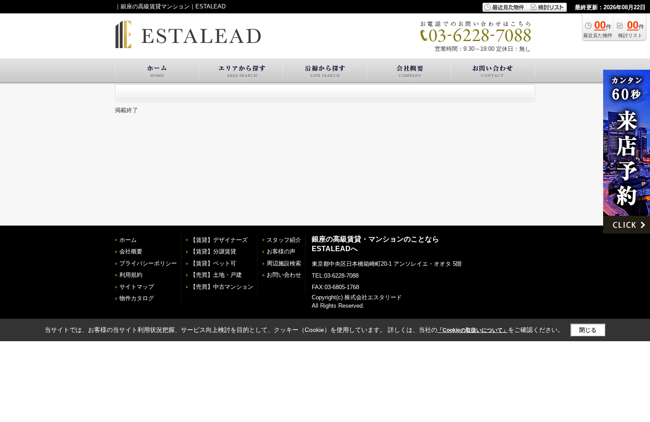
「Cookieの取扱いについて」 (472, 330)
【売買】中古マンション (221, 286)
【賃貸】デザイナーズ (219, 240)
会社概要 (130, 251)
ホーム (128, 240)
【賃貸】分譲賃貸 (213, 251)
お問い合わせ (284, 274)
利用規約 (130, 274)
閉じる (587, 330)
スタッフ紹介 (284, 240)
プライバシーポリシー (148, 263)
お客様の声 (281, 251)
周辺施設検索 (284, 263)
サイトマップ (136, 286)
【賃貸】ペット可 (213, 263)
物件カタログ (136, 298)
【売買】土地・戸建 (216, 274)
